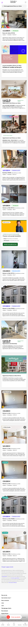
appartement (4, 576)
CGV (2, 605)
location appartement (15, 578)
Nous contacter (5, 600)
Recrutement (4, 610)
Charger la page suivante (7, 567)
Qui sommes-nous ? (6, 597)
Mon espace (25, 624)
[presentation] (2, 19)
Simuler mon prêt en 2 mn (10, 244)
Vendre (8, 624)
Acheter (2, 624)
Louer (14, 624)
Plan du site (4, 595)
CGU (2, 603)
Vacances (19, 624)
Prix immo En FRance (13, 582)
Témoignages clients (6, 608)
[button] (11, 26)
